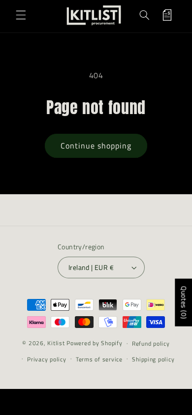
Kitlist (56, 343)
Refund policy (151, 343)
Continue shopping (96, 145)
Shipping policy (153, 359)
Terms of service (99, 359)
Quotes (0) (184, 302)
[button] (20, 15)
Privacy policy (46, 359)
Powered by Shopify (94, 343)
